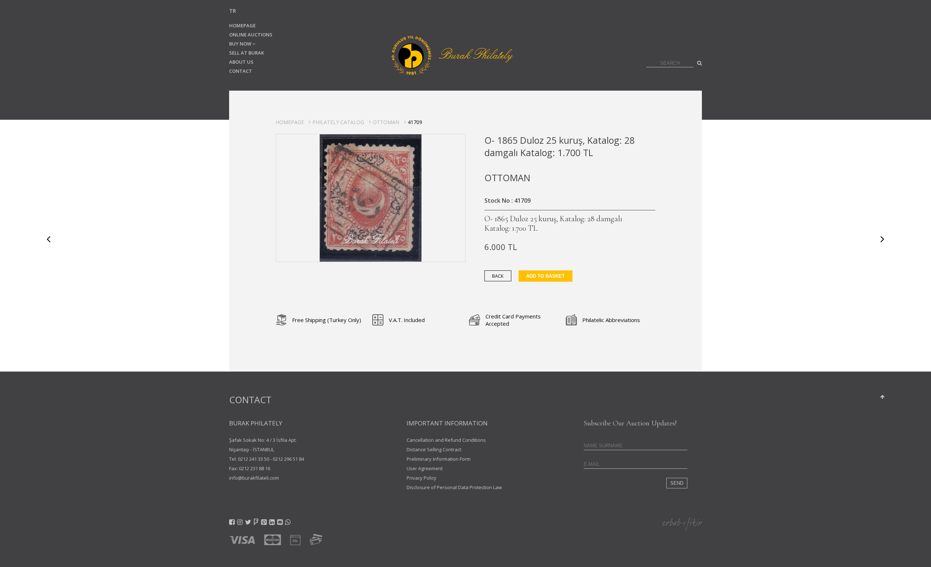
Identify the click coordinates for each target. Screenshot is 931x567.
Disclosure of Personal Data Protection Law (454, 487)
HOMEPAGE (242, 25)
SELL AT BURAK (246, 52)
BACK (498, 276)
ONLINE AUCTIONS (250, 34)
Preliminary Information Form (439, 459)
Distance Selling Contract (434, 449)
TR (232, 10)
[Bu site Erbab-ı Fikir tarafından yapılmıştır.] (682, 523)
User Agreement (425, 468)
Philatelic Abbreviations (611, 320)
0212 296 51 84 (288, 459)
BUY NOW (240, 43)
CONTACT (240, 71)
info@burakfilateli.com (254, 478)
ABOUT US (241, 62)
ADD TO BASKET (545, 276)
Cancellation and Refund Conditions (446, 440)
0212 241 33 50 (253, 459)
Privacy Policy (421, 478)
